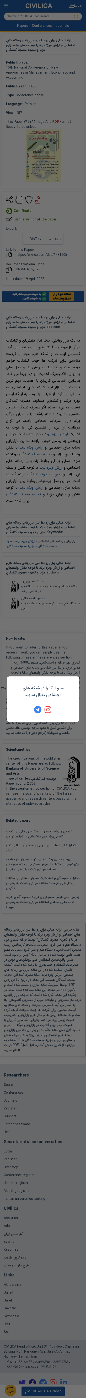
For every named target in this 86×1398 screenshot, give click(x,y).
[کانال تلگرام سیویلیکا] (38, 709)
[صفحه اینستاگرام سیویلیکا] (48, 709)
